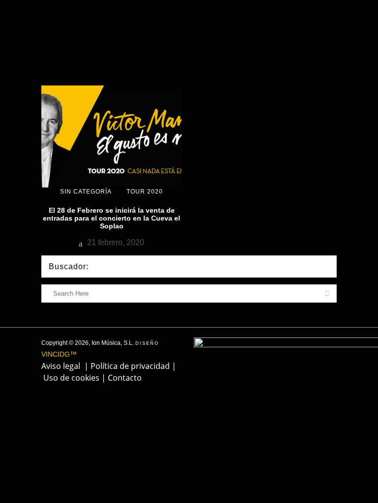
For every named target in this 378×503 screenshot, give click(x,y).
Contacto (125, 377)
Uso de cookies (71, 377)
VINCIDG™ (59, 354)
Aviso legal (60, 366)
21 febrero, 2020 (114, 242)
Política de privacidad (130, 366)
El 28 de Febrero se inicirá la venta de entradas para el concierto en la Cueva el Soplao (111, 218)
